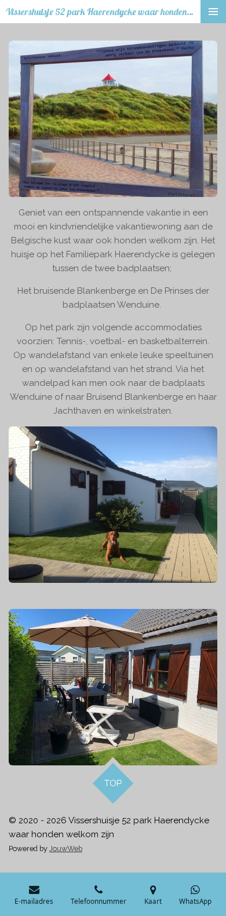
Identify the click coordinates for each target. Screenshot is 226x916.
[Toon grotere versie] (113, 119)
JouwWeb (65, 848)
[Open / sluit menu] (213, 11)
